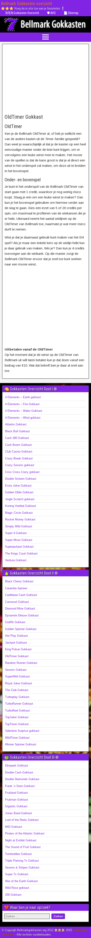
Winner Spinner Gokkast (20, 744)
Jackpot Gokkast (16, 642)
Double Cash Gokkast (19, 772)
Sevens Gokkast (16, 669)
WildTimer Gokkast (17, 737)
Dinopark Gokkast (16, 765)
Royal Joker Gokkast (18, 683)
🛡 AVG (51, 13)
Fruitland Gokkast (16, 792)
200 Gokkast (13, 894)
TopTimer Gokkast (17, 724)
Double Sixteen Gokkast (20, 478)
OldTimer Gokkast (24, 117)
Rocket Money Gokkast (20, 519)
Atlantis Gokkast (16, 424)
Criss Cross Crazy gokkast (22, 472)
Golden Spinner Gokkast (20, 629)
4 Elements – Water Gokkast (23, 410)
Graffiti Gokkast (15, 622)
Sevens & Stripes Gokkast (22, 867)
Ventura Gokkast (16, 560)
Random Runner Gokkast (21, 663)
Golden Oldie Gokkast (19, 492)
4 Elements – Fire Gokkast (22, 404)
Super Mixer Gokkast (18, 540)
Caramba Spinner (16, 588)
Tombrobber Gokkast (18, 854)
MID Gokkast (13, 826)
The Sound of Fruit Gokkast (23, 847)
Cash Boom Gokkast (18, 445)
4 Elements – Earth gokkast (23, 397)
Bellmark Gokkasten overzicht (26, 3)
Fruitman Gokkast (16, 799)
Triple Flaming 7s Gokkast (22, 860)
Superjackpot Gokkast (19, 546)
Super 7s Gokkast (16, 874)
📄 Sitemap (71, 13)
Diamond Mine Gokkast (20, 608)
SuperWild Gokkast (17, 676)
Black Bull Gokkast (17, 431)
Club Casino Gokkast (18, 451)
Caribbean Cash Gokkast (21, 595)
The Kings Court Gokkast (21, 553)
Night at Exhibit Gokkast (20, 840)
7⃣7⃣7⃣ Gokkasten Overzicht (22, 13)
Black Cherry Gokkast (19, 581)
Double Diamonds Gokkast (22, 779)
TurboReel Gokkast (17, 710)
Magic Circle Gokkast (19, 512)
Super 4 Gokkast (16, 533)
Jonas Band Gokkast (18, 813)
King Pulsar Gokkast (18, 649)
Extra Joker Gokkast (18, 485)
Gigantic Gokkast (16, 806)
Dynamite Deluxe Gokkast (22, 615)
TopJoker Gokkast (16, 717)
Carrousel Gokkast (17, 602)
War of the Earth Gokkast (21, 881)
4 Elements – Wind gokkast (22, 417)
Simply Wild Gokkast (18, 526)
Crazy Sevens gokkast (19, 465)
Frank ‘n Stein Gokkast (20, 786)
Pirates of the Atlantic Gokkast (24, 833)
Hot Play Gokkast (16, 635)
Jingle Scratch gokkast (19, 499)
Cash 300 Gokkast (17, 438)
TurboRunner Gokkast (19, 703)
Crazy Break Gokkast (19, 458)
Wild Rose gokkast (17, 887)
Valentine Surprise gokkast (22, 730)
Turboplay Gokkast (17, 697)
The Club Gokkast (16, 690)
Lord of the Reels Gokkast (22, 820)
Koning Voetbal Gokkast (20, 506)
